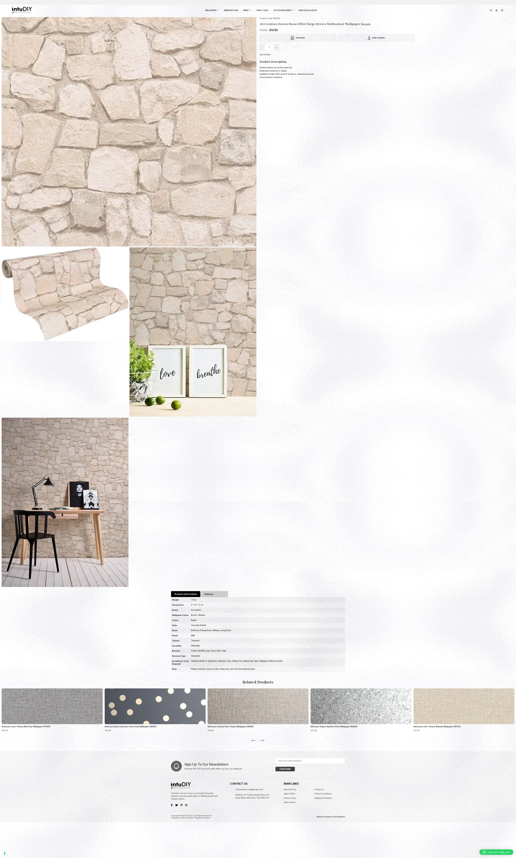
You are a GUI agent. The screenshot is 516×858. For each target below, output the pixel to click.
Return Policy (289, 802)
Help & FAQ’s (289, 794)
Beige (193, 620)
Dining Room (206, 630)
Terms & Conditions (323, 794)
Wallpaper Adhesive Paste (271, 661)
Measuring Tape (251, 661)
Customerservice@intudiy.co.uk (249, 789)
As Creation (196, 610)
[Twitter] (176, 805)
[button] (496, 852)
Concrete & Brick (198, 625)
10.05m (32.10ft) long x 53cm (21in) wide (208, 651)
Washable (195, 645)
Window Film (231, 10)
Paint (246, 10)
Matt (193, 635)
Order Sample (378, 38)
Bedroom (195, 630)
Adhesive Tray (224, 661)
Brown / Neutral (198, 615)
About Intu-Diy (290, 789)
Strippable (195, 656)
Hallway (216, 630)
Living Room (225, 630)
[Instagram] (186, 805)
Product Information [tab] (185, 594)
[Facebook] (172, 805)
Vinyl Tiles (262, 10)
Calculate (300, 38)
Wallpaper (210, 10)
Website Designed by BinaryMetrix (330, 817)
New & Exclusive (308, 10)
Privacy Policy (290, 798)
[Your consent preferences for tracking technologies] (4, 853)
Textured (195, 640)
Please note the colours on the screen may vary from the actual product (223, 669)
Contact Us (319, 789)
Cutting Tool (237, 661)
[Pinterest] (181, 805)
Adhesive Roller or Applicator (204, 661)
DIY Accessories (282, 10)
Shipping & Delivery (323, 798)
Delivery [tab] (209, 594)
